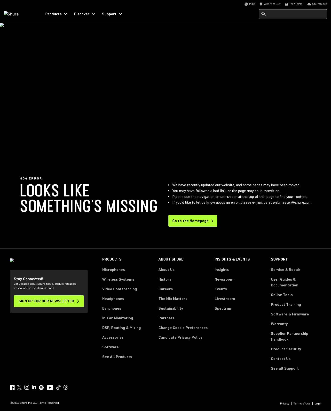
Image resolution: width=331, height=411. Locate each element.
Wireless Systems (118, 279)
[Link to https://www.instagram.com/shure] (26, 387)
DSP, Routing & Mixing (121, 327)
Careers (165, 289)
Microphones (113, 269)
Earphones (111, 308)
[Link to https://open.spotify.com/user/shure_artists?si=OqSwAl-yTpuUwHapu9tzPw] (41, 387)
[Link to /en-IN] (20, 14)
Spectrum (223, 308)
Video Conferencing (119, 289)
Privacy (284, 403)
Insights (222, 269)
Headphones (113, 298)
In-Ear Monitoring (117, 318)
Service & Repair (285, 269)
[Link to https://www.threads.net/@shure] (65, 387)
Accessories (113, 337)
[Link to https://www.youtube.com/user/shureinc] (50, 388)
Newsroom (224, 279)
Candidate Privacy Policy (180, 337)
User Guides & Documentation (284, 282)
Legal (318, 403)
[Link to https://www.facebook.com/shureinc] (12, 387)
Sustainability (170, 308)
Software (110, 347)
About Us (166, 269)
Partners (166, 318)
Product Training (286, 304)
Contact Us (281, 358)
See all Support (285, 368)
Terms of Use (301, 403)
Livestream (225, 298)
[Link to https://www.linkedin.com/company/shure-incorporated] (34, 387)
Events (221, 289)
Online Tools (282, 294)
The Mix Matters (172, 298)
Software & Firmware (290, 314)
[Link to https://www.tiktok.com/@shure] (58, 387)
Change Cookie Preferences (183, 327)
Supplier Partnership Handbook (296, 336)
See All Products (117, 356)
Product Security (286, 349)
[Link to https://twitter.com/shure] (19, 387)
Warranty (279, 323)
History (164, 279)
